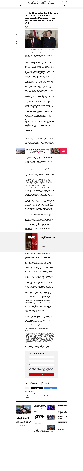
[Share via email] (17, 41)
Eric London (26, 26)
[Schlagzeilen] (20, 6)
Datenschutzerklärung (37, 369)
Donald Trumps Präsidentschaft (29, 393)
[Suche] (65, 6)
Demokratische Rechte (41, 395)
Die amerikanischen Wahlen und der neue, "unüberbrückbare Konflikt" (47, 383)
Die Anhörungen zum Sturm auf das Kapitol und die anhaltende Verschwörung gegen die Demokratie (32, 383)
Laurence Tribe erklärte (39, 168)
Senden (41, 374)
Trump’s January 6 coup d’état (39, 393)
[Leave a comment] (17, 44)
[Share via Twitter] (17, 35)
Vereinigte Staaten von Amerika (50, 395)
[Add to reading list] (17, 46)
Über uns (64, 1)
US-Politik (35, 395)
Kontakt (61, 1)
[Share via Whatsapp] (17, 37)
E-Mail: (30, 355)
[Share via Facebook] (17, 32)
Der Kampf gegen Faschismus (29, 395)
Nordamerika (27, 397)
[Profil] (66, 1)
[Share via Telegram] (17, 39)
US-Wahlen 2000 (46, 393)
